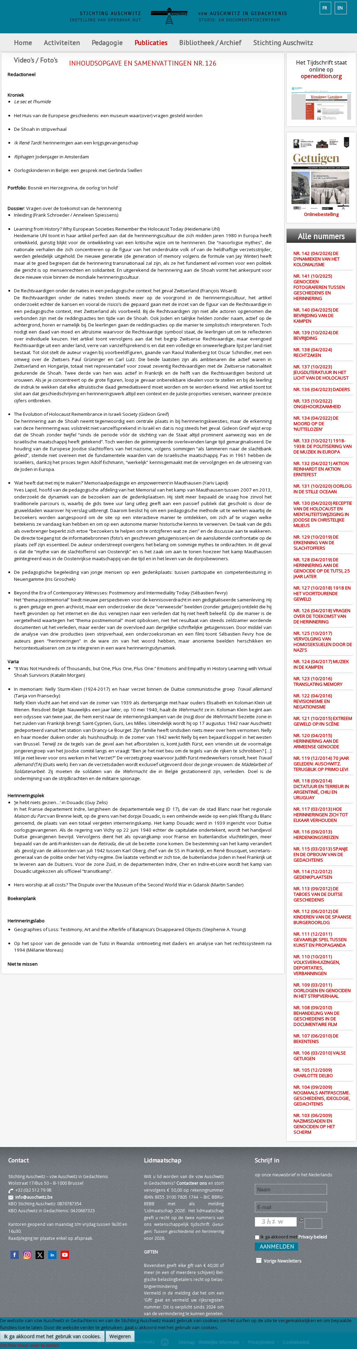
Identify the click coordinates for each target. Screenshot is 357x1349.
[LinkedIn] (52, 1254)
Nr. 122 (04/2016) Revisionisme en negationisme (313, 701)
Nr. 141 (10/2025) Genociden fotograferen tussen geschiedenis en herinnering (319, 287)
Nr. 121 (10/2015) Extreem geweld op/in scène (323, 721)
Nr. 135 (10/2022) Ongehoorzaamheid (317, 403)
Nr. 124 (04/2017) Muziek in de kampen (321, 664)
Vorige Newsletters (282, 1261)
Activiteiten (62, 42)
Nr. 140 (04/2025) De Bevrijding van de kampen (316, 315)
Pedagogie (107, 42)
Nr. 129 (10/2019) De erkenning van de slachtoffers (316, 542)
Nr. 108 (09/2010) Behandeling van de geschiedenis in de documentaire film (317, 1016)
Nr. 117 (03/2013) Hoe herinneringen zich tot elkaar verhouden (321, 814)
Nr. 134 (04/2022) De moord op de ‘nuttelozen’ (316, 423)
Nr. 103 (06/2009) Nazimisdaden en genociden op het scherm (314, 1123)
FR (324, 7)
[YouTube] (65, 1254)
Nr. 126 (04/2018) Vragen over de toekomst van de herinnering (322, 616)
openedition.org (321, 76)
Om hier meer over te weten (29, 1345)
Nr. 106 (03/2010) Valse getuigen (320, 1055)
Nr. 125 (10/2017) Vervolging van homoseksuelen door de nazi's (323, 641)
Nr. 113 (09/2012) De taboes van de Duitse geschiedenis (318, 894)
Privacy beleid (312, 1237)
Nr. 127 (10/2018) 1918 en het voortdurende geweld (322, 593)
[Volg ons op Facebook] (14, 1254)
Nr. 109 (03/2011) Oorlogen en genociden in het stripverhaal (322, 990)
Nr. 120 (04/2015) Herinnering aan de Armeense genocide (316, 741)
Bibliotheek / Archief (210, 42)
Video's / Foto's (36, 59)
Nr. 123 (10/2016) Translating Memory (318, 681)
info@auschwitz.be (34, 1197)
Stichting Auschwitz (283, 42)
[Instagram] (27, 1254)
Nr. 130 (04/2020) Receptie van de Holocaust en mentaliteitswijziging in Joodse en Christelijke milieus (323, 514)
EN (340, 7)
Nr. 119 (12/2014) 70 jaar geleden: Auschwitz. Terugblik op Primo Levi (321, 763)
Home (23, 42)
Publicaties (151, 42)
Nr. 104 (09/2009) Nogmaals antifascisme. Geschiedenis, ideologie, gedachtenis (322, 1095)
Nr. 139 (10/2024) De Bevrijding (316, 335)
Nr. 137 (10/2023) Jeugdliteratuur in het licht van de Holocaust (321, 372)
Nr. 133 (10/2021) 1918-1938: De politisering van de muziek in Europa (323, 446)
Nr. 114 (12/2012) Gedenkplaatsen (313, 874)
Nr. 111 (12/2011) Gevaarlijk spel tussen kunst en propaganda (320, 939)
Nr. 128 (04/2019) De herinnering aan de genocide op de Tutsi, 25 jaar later (322, 568)
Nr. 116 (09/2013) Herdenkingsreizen (316, 834)
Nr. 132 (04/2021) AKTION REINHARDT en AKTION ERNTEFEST (321, 468)
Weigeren (120, 1336)
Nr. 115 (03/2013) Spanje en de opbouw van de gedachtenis (321, 854)
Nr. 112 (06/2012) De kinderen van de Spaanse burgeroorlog (322, 916)
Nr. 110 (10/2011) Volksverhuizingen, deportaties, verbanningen (317, 965)
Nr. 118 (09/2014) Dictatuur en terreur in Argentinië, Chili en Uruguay (321, 789)
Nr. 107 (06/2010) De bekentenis (316, 1038)
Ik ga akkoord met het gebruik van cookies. (52, 1336)
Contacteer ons (191, 1183)
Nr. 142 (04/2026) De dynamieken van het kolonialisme (317, 258)
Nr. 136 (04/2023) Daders (322, 389)
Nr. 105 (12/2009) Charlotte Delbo (313, 1072)
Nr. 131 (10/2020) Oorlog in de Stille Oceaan (323, 488)
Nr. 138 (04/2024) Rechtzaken (313, 352)
